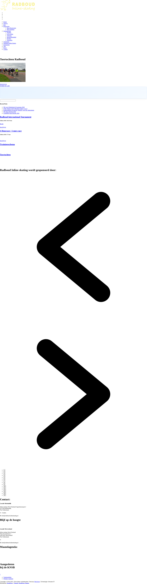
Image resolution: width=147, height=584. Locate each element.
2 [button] (4, 472)
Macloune (37, 581)
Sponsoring (6, 45)
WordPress (10, 583)
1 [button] (4, 470)
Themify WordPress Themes (21, 583)
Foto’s (5, 48)
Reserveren (6, 26)
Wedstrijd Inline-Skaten (9, 43)
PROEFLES (3, 84)
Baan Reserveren (11, 28)
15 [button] (4, 495)
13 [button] (4, 491)
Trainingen (6, 41)
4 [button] (4, 475)
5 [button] (4, 477)
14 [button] (4, 493)
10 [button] (4, 486)
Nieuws (5, 23)
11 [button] (4, 488)
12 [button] (4, 489)
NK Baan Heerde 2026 (9, 112)
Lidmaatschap (7, 31)
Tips (4, 46)
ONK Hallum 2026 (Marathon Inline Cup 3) (15, 108)
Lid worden (10, 34)
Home (5, 22)
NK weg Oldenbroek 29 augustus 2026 (14, 107)
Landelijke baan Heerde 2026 (11, 113)
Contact (5, 49)
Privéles (9, 38)
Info (4, 25)
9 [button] (4, 484)
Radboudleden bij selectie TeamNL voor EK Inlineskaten (18, 110)
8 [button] (4, 482)
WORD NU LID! (5, 86)
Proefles (9, 32)
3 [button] (4, 473)
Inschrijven (3, 127)
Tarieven (9, 35)
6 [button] (4, 479)
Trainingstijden (7, 577)
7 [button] (4, 481)
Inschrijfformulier (11, 37)
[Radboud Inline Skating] (17, 10)
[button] (73, 320)
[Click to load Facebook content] (73, 93)
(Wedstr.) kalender (8, 578)
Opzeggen (9, 40)
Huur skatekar (10, 29)
